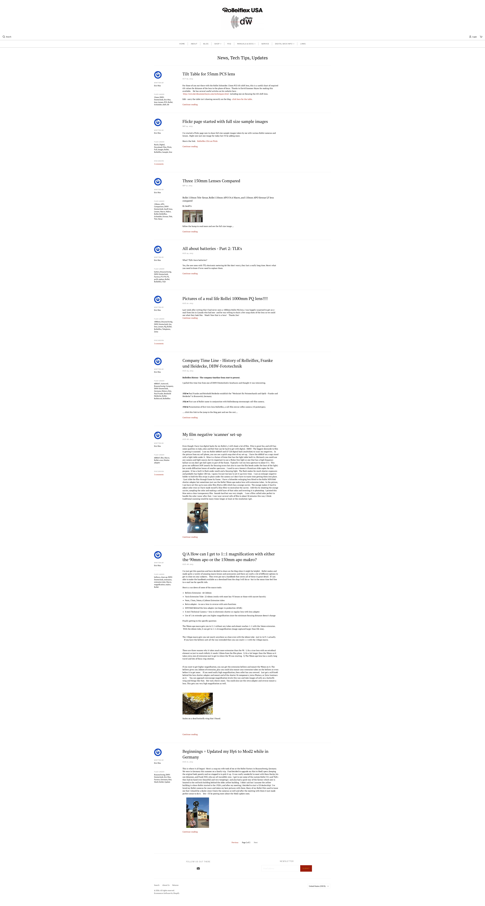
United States (317, 886)
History (164, 391)
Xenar (160, 219)
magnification (159, 584)
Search (8, 36)
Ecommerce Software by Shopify (166, 893)
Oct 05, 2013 (188, 79)
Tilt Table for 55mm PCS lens (209, 74)
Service (265, 44)
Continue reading (190, 104)
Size (170, 152)
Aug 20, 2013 (188, 303)
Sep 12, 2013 (187, 186)
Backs (156, 144)
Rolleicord (158, 398)
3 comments (159, 343)
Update (167, 782)
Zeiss (156, 331)
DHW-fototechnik (159, 98)
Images (160, 149)
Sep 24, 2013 (187, 126)
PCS (165, 102)
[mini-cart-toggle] (481, 36)
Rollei (170, 102)
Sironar (165, 216)
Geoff (166, 209)
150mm (157, 204)
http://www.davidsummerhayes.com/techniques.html (206, 94)
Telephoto (166, 329)
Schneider (158, 104)
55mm (156, 97)
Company (169, 386)
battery (157, 272)
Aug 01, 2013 (188, 762)
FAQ (229, 44)
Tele (170, 216)
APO (162, 204)
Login (474, 36)
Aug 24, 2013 (188, 253)
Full (155, 149)
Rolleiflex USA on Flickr (207, 141)
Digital (162, 144)
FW (164, 276)
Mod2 (156, 782)
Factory (157, 276)
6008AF (157, 383)
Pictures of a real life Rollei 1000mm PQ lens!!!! (225, 298)
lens (155, 102)
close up (164, 577)
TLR (164, 281)
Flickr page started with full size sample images (225, 121)
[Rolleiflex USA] (242, 17)
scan (161, 460)
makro (168, 584)
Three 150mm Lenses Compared (211, 180)
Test (155, 219)
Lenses (160, 102)
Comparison (159, 206)
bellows (157, 577)
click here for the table (242, 99)
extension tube (160, 582)
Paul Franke (158, 393)
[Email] (198, 868)
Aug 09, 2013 (188, 371)
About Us (165, 885)
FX (168, 276)
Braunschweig (165, 272)
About (194, 44)
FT (162, 276)
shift (164, 104)
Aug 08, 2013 (188, 439)
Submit (306, 868)
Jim (170, 324)
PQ (165, 326)
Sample (165, 152)
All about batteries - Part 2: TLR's (212, 248)
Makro (168, 211)
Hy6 (169, 391)
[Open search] (4, 36)
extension (168, 579)
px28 (156, 279)
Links (303, 44)
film (162, 457)
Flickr (169, 147)
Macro (162, 211)
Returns (175, 885)
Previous (235, 842)
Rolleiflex (158, 152)
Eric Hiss (167, 99)
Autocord (164, 383)
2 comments (159, 164)
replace (161, 279)
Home (182, 44)
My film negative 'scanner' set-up (212, 434)
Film (164, 147)
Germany (157, 391)
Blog (205, 44)
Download (158, 147)
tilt (168, 104)
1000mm (157, 321)
